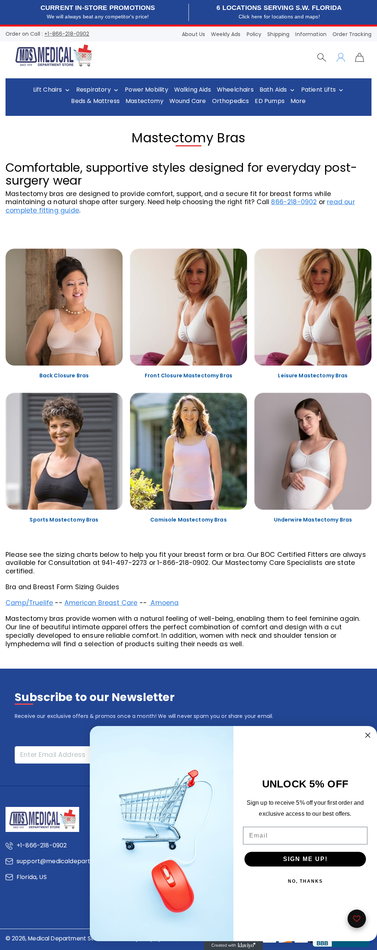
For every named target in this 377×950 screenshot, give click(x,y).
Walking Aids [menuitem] (192, 90)
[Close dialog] (367, 735)
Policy (254, 34)
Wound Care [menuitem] (187, 101)
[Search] (321, 57)
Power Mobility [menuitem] (146, 90)
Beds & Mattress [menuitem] (95, 101)
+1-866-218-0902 (66, 34)
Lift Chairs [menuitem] (47, 90)
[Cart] (359, 57)
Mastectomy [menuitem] (144, 101)
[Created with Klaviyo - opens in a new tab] (233, 945)
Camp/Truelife (29, 602)
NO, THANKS (305, 881)
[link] (64, 317)
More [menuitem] (298, 101)
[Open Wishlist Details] (357, 919)
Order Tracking (351, 34)
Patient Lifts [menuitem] (318, 90)
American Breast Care (101, 602)
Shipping (278, 34)
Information (311, 34)
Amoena (164, 602)
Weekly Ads (225, 34)
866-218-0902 (294, 202)
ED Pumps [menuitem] (269, 101)
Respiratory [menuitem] (93, 90)
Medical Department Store (65, 938)
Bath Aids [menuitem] (273, 90)
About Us (193, 34)
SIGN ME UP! (305, 859)
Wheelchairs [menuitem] (235, 90)
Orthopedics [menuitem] (230, 101)
